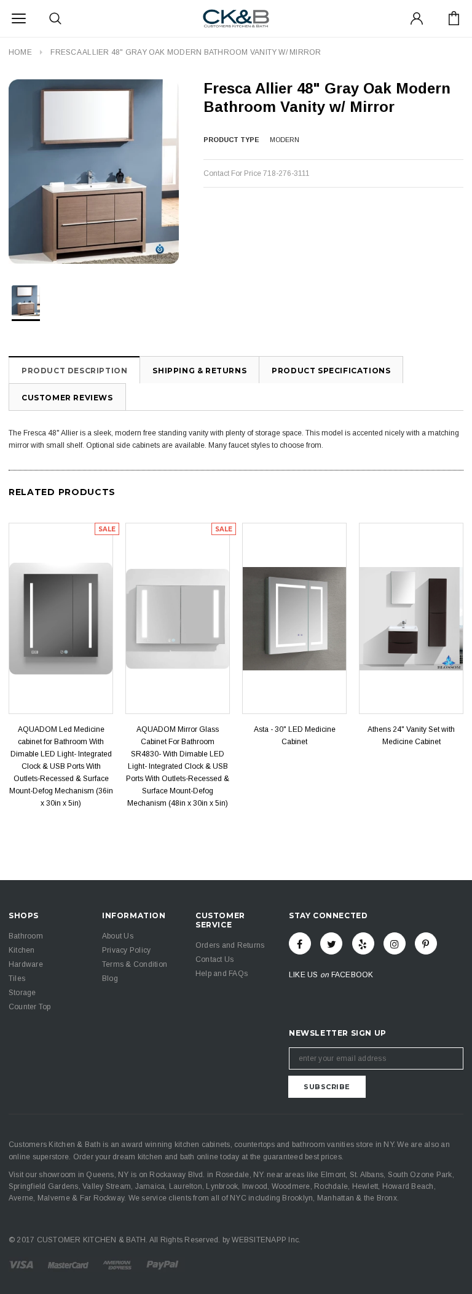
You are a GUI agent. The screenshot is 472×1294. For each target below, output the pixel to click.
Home (20, 52)
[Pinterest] (426, 943)
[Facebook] (300, 943)
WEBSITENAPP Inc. (266, 1240)
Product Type (231, 139)
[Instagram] (395, 943)
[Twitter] (331, 943)
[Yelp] (363, 943)
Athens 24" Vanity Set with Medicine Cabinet (411, 735)
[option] (94, 171)
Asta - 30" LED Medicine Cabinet (295, 735)
